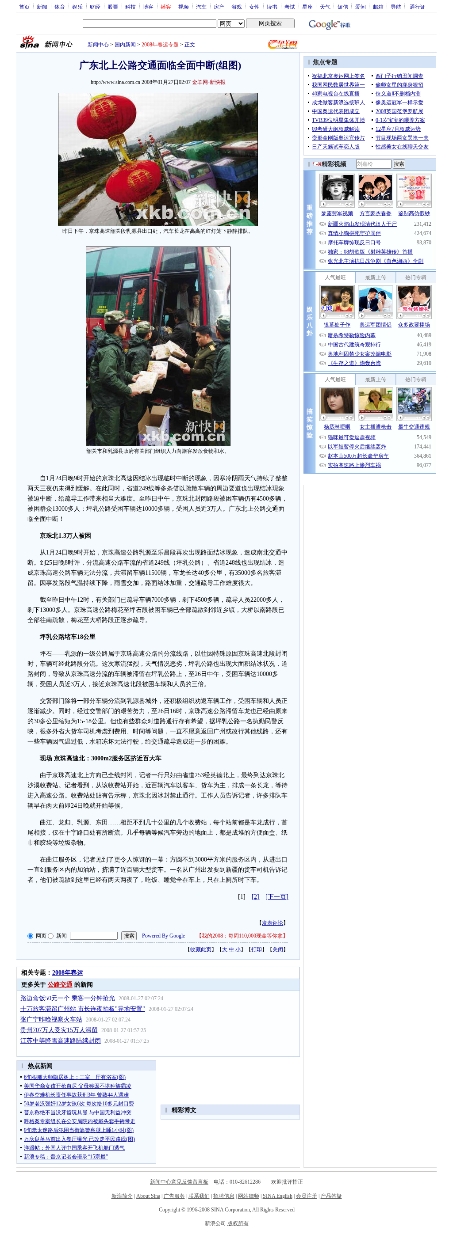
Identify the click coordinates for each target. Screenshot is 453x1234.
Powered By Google (163, 936)
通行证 (418, 6)
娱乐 (77, 6)
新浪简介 (122, 1196)
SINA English (277, 1196)
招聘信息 (223, 1196)
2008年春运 (67, 972)
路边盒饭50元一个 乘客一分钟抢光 (67, 998)
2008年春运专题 (160, 45)
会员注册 (306, 1196)
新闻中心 (98, 45)
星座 (307, 6)
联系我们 (199, 1196)
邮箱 (378, 6)
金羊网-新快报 (209, 82)
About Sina (148, 1196)
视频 (183, 6)
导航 (396, 6)
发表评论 (272, 923)
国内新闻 (125, 45)
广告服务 (174, 1196)
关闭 (278, 949)
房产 (219, 6)
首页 (24, 6)
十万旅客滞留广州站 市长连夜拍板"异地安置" (82, 1009)
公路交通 (60, 984)
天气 (325, 6)
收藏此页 (200, 949)
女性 (254, 6)
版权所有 (238, 1223)
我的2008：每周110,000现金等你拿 (242, 936)
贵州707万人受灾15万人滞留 (59, 1030)
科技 (130, 6)
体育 (59, 6)
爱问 (360, 6)
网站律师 (248, 1196)
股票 (112, 6)
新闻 (42, 6)
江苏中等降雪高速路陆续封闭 (60, 1040)
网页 (41, 936)
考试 (289, 6)
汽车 (201, 6)
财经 (95, 6)
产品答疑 (331, 1196)
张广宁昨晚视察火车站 (51, 1019)
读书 (272, 6)
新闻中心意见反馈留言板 (179, 1182)
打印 (256, 949)
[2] (255, 896)
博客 (148, 6)
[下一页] (276, 896)
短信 (343, 6)
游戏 (236, 6)
